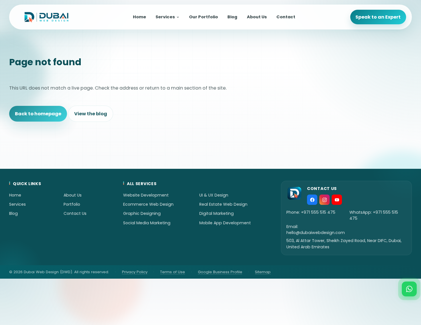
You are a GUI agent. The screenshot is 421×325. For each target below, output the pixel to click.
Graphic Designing (142, 213)
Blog (232, 17)
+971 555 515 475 (318, 212)
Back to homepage (38, 113)
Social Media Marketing (146, 223)
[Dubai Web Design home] (46, 17)
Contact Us (75, 213)
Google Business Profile (220, 272)
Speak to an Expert (378, 17)
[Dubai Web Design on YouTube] (337, 200)
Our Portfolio (203, 17)
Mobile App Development (225, 223)
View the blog (90, 113)
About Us (257, 17)
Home (139, 17)
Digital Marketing (216, 213)
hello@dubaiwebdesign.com (315, 232)
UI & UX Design (213, 195)
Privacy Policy (134, 272)
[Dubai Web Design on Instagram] (324, 200)
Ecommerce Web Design (148, 204)
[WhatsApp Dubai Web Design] (409, 289)
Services (165, 17)
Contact (285, 17)
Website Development (146, 195)
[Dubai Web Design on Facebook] (312, 200)
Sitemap (263, 272)
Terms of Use (172, 272)
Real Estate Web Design (223, 204)
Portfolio (72, 204)
